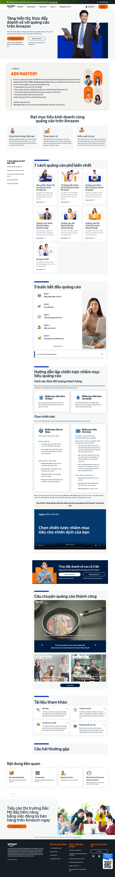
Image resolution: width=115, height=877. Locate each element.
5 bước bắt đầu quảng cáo (14, 166)
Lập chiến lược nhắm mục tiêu (15, 170)
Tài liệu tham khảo (12, 180)
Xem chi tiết (39, 202)
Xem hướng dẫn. (53, 2)
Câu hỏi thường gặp (12, 183)
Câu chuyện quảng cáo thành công (15, 175)
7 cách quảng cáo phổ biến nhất (16, 162)
